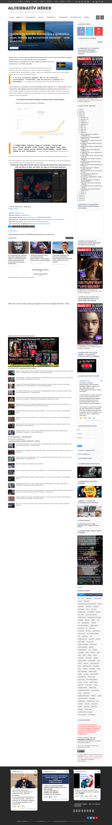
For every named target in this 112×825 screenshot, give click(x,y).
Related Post (13, 238)
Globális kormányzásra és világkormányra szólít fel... (91, 147)
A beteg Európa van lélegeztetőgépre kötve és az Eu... (90, 138)
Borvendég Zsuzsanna (94, 617)
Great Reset (93, 644)
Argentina (89, 606)
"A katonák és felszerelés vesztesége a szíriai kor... (90, 183)
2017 (80, 198)
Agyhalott (86, 601)
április (82, 131)
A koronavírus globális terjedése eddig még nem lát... (90, 162)
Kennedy (95, 658)
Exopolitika (81, 633)
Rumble (42, 1)
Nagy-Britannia (82, 671)
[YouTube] (99, 818)
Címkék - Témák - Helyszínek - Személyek (81, 595)
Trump (99, 695)
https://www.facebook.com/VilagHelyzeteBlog (36, 221)
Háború (55, 243)
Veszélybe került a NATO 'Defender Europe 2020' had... (89, 168)
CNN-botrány (85, 622)
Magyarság (96, 666)
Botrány (80, 620)
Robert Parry (93, 682)
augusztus (83, 124)
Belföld (94, 609)
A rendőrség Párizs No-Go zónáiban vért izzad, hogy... (91, 153)
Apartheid (81, 606)
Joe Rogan (88, 658)
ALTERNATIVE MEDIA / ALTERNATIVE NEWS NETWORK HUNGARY (81, 821)
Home (12, 17)
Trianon (93, 695)
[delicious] (102, 1)
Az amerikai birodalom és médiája (86, 524)
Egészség (92, 628)
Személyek (19, 17)
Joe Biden (81, 658)
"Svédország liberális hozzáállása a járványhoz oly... (89, 134)
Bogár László (82, 617)
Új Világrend (91, 714)
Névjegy (62, 1)
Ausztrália (81, 609)
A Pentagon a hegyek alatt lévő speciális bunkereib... (90, 144)
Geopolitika (90, 641)
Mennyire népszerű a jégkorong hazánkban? (30, 464)
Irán (79, 655)
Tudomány (92, 698)
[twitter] (79, 1)
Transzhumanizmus (83, 695)
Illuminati (81, 652)
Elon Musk (81, 631)
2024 (80, 109)
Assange (95, 606)
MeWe (56, 1)
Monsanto (92, 668)
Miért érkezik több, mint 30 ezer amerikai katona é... (91, 171)
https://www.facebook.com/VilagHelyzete (52, 219)
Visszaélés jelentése (83, 591)
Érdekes (86, 17)
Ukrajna (80, 704)
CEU (98, 620)
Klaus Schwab (82, 660)
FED (79, 636)
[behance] (96, 1)
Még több (70, 238)
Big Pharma (91, 612)
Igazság (95, 650)
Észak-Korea (88, 709)
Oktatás (86, 674)
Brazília (87, 620)
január (82, 193)
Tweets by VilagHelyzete (83, 454)
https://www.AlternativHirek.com (41, 223)
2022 (80, 112)
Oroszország (82, 677)
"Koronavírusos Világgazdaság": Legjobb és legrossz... (91, 177)
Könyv (80, 663)
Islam (84, 655)
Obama (80, 674)
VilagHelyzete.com (19, 213)
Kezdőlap (20, 1)
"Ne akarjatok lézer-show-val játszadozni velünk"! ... (91, 186)
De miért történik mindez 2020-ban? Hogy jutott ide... (91, 156)
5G (78, 598)
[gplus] (82, 1)
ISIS (90, 650)
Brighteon (49, 1)
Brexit (93, 620)
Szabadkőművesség (83, 690)
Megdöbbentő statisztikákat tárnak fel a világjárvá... (90, 159)
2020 (80, 116)
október (83, 121)
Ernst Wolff (96, 631)
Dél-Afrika (81, 628)
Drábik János (94, 625)
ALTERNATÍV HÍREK (29, 8)
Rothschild (88, 685)
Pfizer (80, 682)
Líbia (79, 666)
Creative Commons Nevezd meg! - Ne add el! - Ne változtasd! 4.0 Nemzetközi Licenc (89, 757)
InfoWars (15, 208)
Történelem (81, 701)
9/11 (82, 598)
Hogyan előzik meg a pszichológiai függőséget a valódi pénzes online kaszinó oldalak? (44, 470)
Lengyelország (94, 663)
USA (98, 701)
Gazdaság (91, 639)
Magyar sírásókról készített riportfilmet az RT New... (91, 165)
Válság (80, 706)
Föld (32, 243)
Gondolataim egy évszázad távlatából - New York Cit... (90, 189)
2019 (80, 195)
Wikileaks (86, 706)
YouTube (35, 1)
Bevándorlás (51, 17)
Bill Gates (81, 614)
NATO (98, 668)
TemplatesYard (11, 823)
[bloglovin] (88, 1)
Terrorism (87, 693)
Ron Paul (80, 685)
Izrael (89, 655)
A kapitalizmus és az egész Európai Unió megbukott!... (91, 141)
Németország (92, 671)
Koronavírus (92, 660)
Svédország (92, 687)
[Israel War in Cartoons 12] (16, 439)
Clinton (93, 622)
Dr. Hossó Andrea (83, 625)
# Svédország (24, 226)
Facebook (27, 1)
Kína (99, 660)
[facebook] (76, 1)
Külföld (41, 17)
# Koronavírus (16, 226)
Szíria (80, 693)
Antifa (99, 604)
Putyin (86, 682)
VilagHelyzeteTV (25, 215)
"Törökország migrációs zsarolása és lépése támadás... (90, 180)
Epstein (88, 631)
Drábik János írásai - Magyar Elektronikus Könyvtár (88, 525)
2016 (80, 200)
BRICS (87, 609)
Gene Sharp (81, 641)
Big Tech (98, 612)
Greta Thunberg (82, 647)
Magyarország (30, 17)
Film (91, 636)
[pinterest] (85, 1)
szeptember (84, 122)
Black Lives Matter (91, 614)
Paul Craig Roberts (91, 679)
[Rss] (102, 818)
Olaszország (94, 674)
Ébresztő (94, 706)
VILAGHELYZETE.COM (32, 821)
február (82, 192)
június (82, 127)
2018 (80, 197)
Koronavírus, (24, 45)
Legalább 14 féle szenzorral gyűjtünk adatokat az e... (90, 150)
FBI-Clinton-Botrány (93, 633)
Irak (98, 652)
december (83, 117)
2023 (80, 111)
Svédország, (31, 45)
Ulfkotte (87, 704)
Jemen (95, 655)
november (83, 119)
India (87, 652)
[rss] (93, 1)
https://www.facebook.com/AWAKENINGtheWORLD (37, 217)
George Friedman (83, 644)
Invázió (93, 652)
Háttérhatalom (76, 17)
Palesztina (81, 679)
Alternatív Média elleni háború (87, 604)
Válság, (36, 45)
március (83, 132)
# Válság (32, 226)
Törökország (90, 701)
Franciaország (82, 639)
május (82, 129)
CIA (79, 622)
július (82, 126)
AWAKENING (89, 598)
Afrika (80, 601)
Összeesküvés (63, 17)
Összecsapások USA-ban (85, 712)
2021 (80, 114)
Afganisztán (97, 598)
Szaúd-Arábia (95, 690)
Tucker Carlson (82, 698)
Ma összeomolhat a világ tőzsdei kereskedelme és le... (89, 174)
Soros (95, 685)
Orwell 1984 (91, 677)
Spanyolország (82, 687)
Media (79, 668)
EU (9, 243)
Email (68, 1)
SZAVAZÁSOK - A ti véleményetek (98, 595)
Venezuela (95, 704)
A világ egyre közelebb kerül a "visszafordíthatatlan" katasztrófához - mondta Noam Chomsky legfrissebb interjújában (40, 258)
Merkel (85, 668)
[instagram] (99, 1)
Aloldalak (90, 594)
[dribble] (91, 1)
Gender (98, 639)
